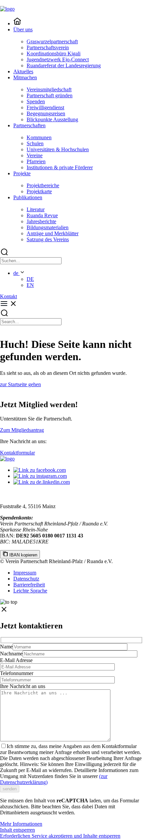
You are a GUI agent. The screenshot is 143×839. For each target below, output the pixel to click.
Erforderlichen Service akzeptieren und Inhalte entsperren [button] (60, 836)
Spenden (36, 101)
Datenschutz (26, 578)
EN (30, 285)
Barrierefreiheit (29, 584)
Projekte (22, 173)
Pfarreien (36, 161)
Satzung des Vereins (48, 239)
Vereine (35, 155)
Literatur (36, 209)
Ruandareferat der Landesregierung (64, 65)
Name (6, 646)
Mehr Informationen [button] (21, 824)
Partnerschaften (29, 125)
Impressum (24, 572)
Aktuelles (23, 71)
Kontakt (8, 296)
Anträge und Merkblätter (52, 233)
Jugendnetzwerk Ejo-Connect (58, 59)
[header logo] (7, 9)
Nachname (11, 653)
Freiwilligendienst (45, 107)
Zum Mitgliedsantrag (22, 430)
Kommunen (39, 137)
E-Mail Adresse (16, 660)
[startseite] (17, 23)
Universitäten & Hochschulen (58, 149)
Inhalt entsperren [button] (17, 830)
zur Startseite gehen (20, 384)
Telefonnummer (16, 673)
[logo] (7, 458)
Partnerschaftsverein (48, 47)
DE (30, 279)
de (16, 273)
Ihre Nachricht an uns (22, 686)
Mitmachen (25, 77)
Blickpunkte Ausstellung (52, 119)
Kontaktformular (17, 452)
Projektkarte (39, 191)
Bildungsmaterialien (48, 227)
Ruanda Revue (42, 215)
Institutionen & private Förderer (60, 167)
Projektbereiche (43, 185)
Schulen (35, 143)
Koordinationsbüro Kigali (53, 53)
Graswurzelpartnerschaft (52, 41)
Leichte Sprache (30, 590)
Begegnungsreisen (46, 113)
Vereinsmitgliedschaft (49, 89)
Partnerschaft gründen (49, 95)
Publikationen (27, 197)
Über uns (23, 29)
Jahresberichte (41, 221)
